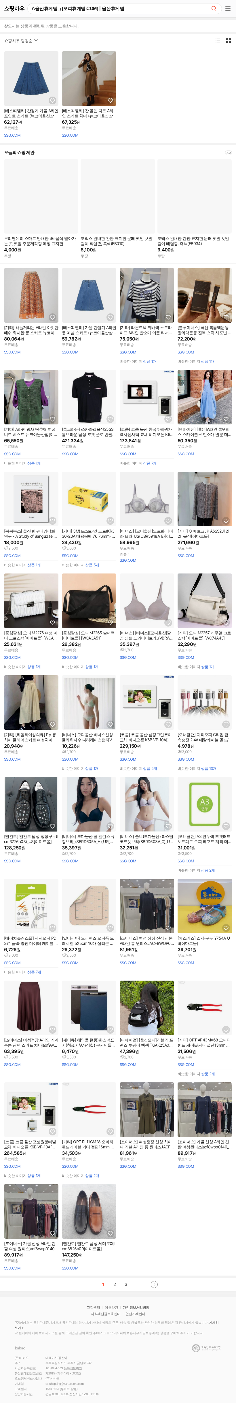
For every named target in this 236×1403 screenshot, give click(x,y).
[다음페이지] (154, 1284)
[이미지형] (228, 40)
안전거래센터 (135, 1314)
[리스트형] (217, 40)
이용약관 (111, 1308)
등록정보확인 (73, 1368)
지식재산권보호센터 (105, 1314)
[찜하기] (52, 100)
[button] (229, 8)
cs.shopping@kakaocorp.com (64, 1383)
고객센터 (93, 1308)
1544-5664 (52, 1389)
